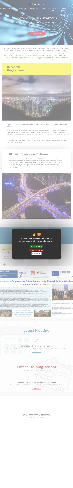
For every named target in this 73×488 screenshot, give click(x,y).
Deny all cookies (37, 250)
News (43, 9)
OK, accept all (37, 246)
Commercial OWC (52, 10)
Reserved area (38, 19)
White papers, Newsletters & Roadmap (64, 12)
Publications (34, 9)
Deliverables (22, 9)
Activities (12, 9)
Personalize (36, 254)
